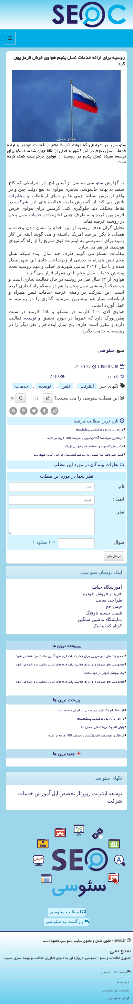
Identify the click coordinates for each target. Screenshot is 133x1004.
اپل (54, 793)
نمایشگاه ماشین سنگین (100, 619)
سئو (99, 182)
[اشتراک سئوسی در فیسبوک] (44, 410)
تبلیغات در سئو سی (115, 990)
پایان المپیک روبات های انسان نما (102, 727)
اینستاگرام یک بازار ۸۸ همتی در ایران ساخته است (90, 710)
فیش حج (114, 606)
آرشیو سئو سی (118, 998)
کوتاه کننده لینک (107, 626)
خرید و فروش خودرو (102, 593)
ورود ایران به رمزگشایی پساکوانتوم (99, 429)
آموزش (41, 793)
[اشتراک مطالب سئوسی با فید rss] (13, 410)
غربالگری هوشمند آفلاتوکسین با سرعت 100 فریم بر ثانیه (85, 438)
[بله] (48, 398)
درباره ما (123, 982)
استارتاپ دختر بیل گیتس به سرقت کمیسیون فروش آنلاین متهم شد (78, 454)
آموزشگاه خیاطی (105, 587)
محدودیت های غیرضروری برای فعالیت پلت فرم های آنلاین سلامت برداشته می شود (70, 656)
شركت (21, 201)
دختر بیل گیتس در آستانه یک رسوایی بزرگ (94, 446)
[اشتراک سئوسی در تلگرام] (54, 410)
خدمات (35, 214)
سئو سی (105, 350)
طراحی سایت (109, 600)
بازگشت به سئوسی (65, 921)
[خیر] (20, 398)
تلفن (110, 260)
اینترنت (87, 386)
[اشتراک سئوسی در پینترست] (23, 410)
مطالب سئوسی (64, 911)
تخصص (66, 793)
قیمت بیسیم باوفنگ (104, 613)
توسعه (30, 318)
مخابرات (17, 195)
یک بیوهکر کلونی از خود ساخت (104, 673)
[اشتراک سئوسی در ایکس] (33, 410)
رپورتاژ (83, 793)
